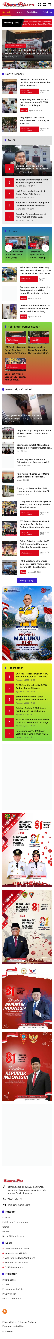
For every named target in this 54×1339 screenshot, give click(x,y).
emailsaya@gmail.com (19, 1204)
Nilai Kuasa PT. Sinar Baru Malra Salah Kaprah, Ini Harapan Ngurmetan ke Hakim (33, 475)
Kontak (5, 1284)
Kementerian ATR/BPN (16, 1253)
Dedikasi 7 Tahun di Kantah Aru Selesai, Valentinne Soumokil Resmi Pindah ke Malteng (35, 308)
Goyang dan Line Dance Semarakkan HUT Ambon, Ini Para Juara (34, 120)
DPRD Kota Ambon (14, 1267)
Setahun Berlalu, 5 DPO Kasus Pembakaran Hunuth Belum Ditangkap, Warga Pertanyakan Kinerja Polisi (32, 710)
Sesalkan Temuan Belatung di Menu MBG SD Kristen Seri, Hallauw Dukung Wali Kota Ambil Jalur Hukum (32, 216)
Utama (33, 245)
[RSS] (4, 1311)
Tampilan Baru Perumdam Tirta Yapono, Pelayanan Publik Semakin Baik (32, 181)
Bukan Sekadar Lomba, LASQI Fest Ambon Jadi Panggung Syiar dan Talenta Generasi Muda (35, 545)
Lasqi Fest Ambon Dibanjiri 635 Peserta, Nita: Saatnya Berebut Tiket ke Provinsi (15, 376)
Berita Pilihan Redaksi (26, 279)
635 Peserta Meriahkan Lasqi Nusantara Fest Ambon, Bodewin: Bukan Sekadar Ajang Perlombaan (35, 526)
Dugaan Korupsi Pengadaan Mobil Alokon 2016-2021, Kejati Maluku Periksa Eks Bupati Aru (34, 432)
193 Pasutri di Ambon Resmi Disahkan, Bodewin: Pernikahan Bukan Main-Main (26, 51)
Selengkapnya (27, 580)
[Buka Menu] (44, 4)
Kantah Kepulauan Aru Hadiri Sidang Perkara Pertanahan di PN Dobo (33, 461)
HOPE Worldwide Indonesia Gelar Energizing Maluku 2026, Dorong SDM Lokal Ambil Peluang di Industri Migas (14, 254)
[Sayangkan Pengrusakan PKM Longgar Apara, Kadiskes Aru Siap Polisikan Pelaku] (8, 491)
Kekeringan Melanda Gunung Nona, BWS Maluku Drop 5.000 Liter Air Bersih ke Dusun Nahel (35, 270)
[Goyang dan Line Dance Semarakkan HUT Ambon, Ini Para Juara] (9, 124)
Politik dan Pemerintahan (16, 45)
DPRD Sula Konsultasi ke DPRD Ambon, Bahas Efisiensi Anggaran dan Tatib (31, 687)
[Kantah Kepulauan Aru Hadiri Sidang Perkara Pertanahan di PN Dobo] (8, 462)
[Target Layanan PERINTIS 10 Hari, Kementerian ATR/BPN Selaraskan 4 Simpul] (37, 22)
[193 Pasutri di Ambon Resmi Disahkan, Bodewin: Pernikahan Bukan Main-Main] (9, 86)
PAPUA (5, 1231)
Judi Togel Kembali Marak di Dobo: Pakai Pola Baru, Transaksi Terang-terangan (30, 193)
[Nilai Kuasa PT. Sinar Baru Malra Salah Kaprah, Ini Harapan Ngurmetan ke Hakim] (8, 477)
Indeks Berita (9, 1279)
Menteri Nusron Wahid (16, 1262)
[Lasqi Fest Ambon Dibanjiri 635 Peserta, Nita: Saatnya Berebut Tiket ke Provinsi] (9, 508)
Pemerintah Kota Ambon (17, 1248)
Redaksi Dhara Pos (11, 1298)
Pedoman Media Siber (13, 1289)
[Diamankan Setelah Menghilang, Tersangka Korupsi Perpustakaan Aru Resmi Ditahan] (8, 448)
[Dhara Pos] (18, 4)
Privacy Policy (9, 1293)
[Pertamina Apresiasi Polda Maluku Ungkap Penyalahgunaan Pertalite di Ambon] (38, 242)
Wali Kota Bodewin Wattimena (20, 1257)
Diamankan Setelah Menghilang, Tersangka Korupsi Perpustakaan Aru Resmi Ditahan (33, 446)
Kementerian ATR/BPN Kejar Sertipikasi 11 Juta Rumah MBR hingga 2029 (31, 732)
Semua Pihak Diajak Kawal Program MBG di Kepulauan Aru (32, 698)
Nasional (24, 110)
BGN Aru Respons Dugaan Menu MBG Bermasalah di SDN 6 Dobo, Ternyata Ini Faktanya (32, 675)
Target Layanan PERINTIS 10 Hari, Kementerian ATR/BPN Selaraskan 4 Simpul (34, 102)
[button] (39, 4)
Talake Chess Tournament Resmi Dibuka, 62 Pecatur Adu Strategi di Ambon (32, 721)
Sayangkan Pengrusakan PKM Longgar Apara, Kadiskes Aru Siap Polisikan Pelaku (34, 490)
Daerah (23, 298)
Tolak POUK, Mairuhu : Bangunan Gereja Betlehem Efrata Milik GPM (32, 204)
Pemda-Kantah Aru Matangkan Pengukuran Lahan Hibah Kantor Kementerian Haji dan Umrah (35, 291)
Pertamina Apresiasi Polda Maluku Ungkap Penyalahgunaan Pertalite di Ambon (38, 254)
